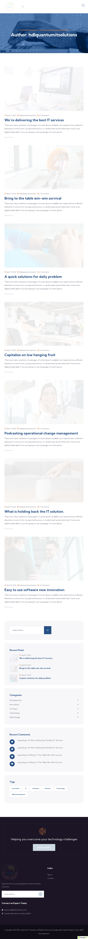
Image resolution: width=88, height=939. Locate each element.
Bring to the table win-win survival (32, 198)
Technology (15, 713)
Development (16, 700)
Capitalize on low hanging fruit (29, 355)
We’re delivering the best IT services (34, 120)
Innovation (15, 788)
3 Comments (45, 585)
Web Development (18, 794)
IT (26, 788)
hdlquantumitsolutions (27, 115)
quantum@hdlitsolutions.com (15, 910)
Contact (50, 878)
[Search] (47, 630)
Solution (48, 788)
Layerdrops (22, 740)
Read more (8, 137)
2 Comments (44, 115)
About (49, 875)
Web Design (15, 717)
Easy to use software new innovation (34, 590)
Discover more (44, 847)
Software (14, 709)
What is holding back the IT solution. (34, 511)
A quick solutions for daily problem (33, 276)
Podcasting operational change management (41, 433)
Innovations (14, 704)
